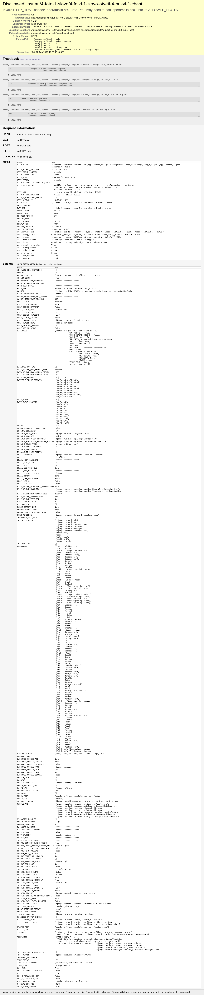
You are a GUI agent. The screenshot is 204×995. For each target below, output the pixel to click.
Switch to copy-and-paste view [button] (30, 59)
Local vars (16, 75)
